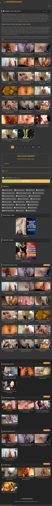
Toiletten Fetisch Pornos (21, 207)
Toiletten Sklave (33, 207)
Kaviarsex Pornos (36, 198)
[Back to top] (47, 502)
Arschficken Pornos (8, 190)
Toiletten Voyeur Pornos (9, 210)
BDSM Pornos (31, 190)
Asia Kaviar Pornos (20, 190)
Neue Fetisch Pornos (19, 201)
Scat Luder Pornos (8, 207)
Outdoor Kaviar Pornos (33, 201)
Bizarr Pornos (41, 190)
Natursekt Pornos (7, 201)
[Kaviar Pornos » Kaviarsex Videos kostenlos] (26, 2)
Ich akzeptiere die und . (12, 177)
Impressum (9, 505)
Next (33, 147)
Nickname (6, 163)
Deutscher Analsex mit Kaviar (24, 192)
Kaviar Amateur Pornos (9, 195)
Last (39, 147)
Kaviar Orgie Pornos (24, 198)
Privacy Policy (3, 505)
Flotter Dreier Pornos (38, 192)
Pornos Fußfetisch (22, 204)
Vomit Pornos (21, 210)
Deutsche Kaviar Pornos (9, 192)
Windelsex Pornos (31, 210)
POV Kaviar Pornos (33, 204)
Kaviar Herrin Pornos (22, 195)
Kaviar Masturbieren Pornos (10, 198)
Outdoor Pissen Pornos (9, 204)
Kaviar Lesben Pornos (35, 195)
